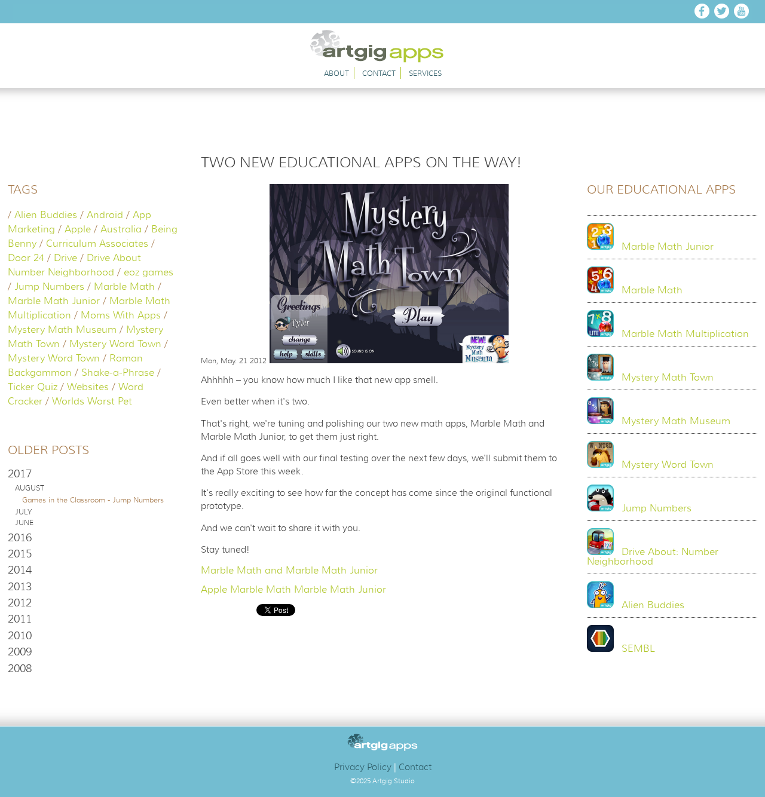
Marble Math (124, 287)
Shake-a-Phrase (117, 373)
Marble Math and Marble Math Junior (289, 571)
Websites (88, 387)
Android (105, 215)
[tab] (93, 473)
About (336, 73)
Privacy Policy (362, 767)
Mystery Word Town (115, 344)
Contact (379, 73)
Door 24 (26, 258)
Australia (121, 229)
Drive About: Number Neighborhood (652, 557)
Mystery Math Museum (62, 330)
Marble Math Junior (54, 301)
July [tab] (23, 512)
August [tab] (29, 488)
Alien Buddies (45, 215)
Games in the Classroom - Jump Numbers (93, 499)
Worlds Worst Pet (92, 401)
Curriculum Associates (97, 244)
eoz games (148, 272)
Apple (78, 229)
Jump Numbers (49, 287)
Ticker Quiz (32, 387)
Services (425, 73)
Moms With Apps (121, 315)
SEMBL (638, 649)
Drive (65, 258)
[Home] (382, 60)
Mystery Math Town (668, 378)
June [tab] (24, 522)
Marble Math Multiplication (685, 334)
